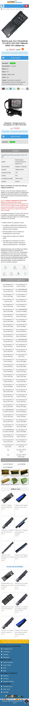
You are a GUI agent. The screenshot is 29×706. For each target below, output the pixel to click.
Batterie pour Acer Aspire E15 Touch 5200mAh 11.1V (21, 585)
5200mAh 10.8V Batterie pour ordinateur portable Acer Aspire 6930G (21, 632)
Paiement (6, 676)
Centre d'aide (7, 665)
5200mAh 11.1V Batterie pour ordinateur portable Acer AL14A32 (21, 608)
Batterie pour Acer (11, 9)
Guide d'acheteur (8, 662)
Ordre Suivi (6, 689)
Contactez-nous (7, 649)
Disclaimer (6, 657)
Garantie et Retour (8, 681)
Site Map (5, 692)
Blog (4, 671)
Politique (5, 654)
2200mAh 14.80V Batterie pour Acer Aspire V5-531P (7, 556)
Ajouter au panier (15, 57)
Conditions (6, 651)
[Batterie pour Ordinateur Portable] (14, 3)
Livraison (6, 678)
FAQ (4, 668)
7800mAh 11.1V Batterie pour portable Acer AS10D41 (21, 532)
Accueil (4, 9)
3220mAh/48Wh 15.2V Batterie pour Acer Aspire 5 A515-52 (7, 585)
